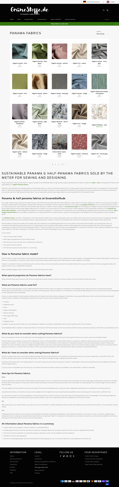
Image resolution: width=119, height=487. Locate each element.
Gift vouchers (14, 461)
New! (19, 19)
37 (62, 164)
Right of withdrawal (41, 464)
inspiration (13, 464)
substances (28, 19)
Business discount (16, 459)
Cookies (37, 473)
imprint (37, 456)
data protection (40, 470)
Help (11, 473)
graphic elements (88, 204)
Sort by (99, 31)
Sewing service (70, 19)
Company (13, 470)
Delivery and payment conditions (45, 461)
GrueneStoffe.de (18, 482)
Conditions (38, 459)
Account (107, 19)
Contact (12, 467)
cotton (94, 182)
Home (12, 19)
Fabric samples (56, 19)
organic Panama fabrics (20, 184)
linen (98, 182)
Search (12, 456)
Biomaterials (42, 19)
